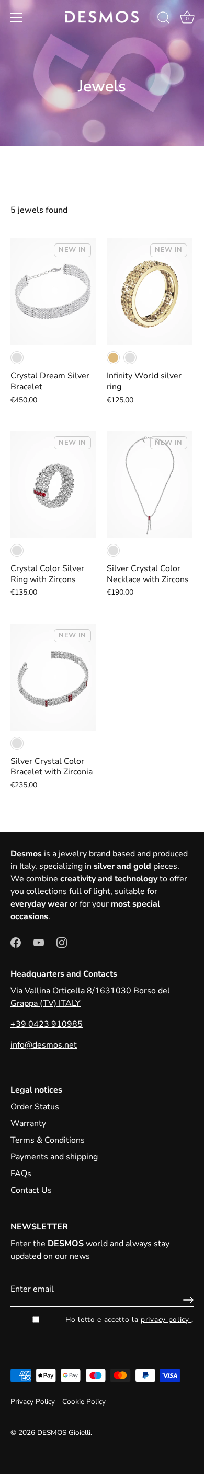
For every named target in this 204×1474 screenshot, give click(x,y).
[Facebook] (15, 941)
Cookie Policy (84, 1402)
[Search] (163, 19)
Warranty (28, 1123)
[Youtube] (38, 941)
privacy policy (166, 1320)
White (17, 358)
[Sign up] (186, 1300)
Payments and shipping (54, 1157)
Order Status (34, 1106)
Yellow (113, 358)
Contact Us (31, 1190)
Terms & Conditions (47, 1140)
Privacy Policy (32, 1402)
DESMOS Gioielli (63, 1432)
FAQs (20, 1173)
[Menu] (16, 17)
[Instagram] (61, 941)
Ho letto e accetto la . (129, 1320)
